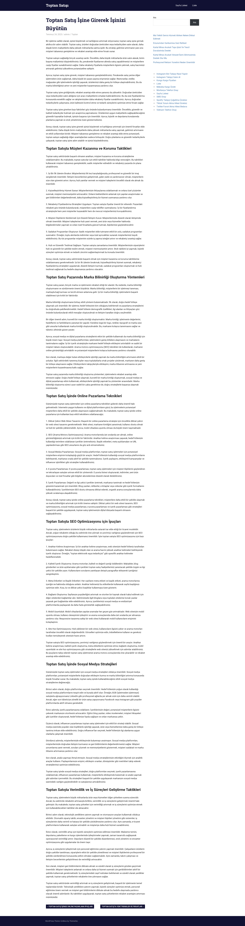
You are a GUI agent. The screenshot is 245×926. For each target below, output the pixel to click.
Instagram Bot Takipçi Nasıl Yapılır (172, 74)
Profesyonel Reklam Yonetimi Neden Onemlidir (174, 62)
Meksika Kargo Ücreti (166, 87)
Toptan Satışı (57, 5)
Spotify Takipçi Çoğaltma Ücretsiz (172, 100)
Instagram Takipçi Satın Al (168, 77)
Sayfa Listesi (181, 5)
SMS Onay (161, 97)
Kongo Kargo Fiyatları (166, 80)
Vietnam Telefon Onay (167, 110)
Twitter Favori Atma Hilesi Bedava (172, 106)
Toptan (74, 34)
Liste (194, 5)
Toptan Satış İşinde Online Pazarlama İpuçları (70, 907)
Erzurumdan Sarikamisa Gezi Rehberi (170, 43)
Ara (154, 17)
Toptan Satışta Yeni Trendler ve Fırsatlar (122, 907)
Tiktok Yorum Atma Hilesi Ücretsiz (172, 103)
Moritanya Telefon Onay (167, 90)
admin (67, 34)
